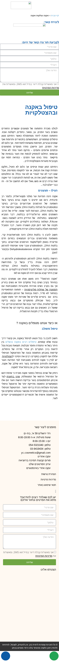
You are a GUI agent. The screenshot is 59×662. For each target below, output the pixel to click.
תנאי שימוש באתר (47, 485)
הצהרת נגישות (48, 474)
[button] (53, 5)
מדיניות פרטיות (48, 479)
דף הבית (55, 15)
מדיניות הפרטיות (50, 88)
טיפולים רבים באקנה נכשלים (20, 342)
